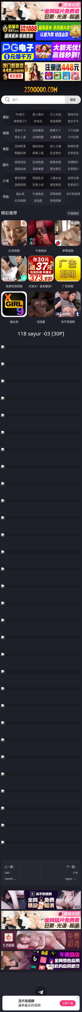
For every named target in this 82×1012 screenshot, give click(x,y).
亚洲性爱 (20, 146)
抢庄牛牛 (73, 121)
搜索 (73, 99)
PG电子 (20, 114)
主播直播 (55, 137)
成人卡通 (55, 146)
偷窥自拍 (20, 162)
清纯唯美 (38, 169)
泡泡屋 (38, 200)
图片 (6, 165)
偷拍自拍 (38, 146)
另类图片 (73, 169)
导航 (6, 196)
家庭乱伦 (38, 178)
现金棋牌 (55, 121)
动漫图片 (73, 162)
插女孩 (20, 194)
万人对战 (55, 114)
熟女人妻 (20, 137)
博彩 (6, 117)
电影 (6, 149)
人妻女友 (55, 178)
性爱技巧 (73, 185)
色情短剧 (55, 200)
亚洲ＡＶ (20, 130)
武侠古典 (73, 178)
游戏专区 (73, 114)
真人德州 (38, 114)
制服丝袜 (20, 153)
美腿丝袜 (20, 169)
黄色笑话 (55, 185)
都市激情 (20, 178)
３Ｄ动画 (73, 130)
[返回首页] (77, 1004)
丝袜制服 (38, 137)
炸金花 (38, 121)
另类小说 (38, 185)
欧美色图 (55, 162)
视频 (6, 133)
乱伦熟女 (55, 153)
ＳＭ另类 (73, 137)
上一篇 (11, 873)
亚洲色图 (38, 162)
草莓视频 (55, 194)
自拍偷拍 (38, 130)
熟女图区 (55, 169)
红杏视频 (20, 200)
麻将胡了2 (20, 121)
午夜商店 (38, 194)
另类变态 (73, 153)
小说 (6, 181)
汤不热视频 (73, 194)
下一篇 (71, 873)
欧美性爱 (73, 146)
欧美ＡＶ (55, 130)
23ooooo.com (41, 90)
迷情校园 (20, 185)
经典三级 (38, 153)
